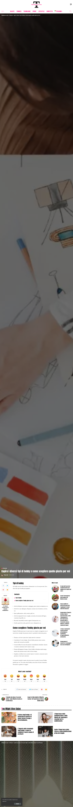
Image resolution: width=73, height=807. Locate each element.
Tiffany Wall (6, 575)
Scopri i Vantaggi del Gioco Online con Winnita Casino (65, 597)
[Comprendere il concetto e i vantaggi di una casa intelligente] (55, 643)
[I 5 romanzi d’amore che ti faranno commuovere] (5, 601)
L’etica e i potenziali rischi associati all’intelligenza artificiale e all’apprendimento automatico (65, 633)
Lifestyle (4, 568)
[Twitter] (7, 585)
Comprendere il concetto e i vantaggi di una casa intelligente (65, 643)
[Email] (7, 589)
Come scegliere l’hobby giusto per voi (24, 600)
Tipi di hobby (18, 598)
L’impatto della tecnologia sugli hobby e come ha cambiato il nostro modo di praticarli (26, 731)
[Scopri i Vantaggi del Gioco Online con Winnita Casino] (55, 597)
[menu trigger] (3, 11)
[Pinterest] (3, 589)
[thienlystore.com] (36, 4)
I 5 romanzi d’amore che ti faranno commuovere (5, 608)
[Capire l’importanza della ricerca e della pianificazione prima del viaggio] (45, 731)
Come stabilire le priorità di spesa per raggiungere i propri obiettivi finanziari (65, 606)
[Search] (70, 11)
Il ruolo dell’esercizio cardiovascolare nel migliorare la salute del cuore (65, 588)
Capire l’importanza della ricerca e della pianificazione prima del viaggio (62, 731)
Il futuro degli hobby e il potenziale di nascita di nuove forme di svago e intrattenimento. (25, 717)
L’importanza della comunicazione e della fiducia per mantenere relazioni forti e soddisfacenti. (60, 717)
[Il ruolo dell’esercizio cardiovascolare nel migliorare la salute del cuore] (55, 588)
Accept (17, 803)
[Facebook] (3, 585)
